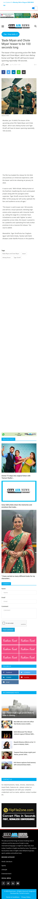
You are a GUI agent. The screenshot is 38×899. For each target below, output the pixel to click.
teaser (24, 253)
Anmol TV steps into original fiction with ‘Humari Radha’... (16, 477)
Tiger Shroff (17, 257)
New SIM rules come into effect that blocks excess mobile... (24, 723)
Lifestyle (4, 870)
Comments (6, 584)
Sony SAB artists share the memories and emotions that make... (17, 506)
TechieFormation (24, 893)
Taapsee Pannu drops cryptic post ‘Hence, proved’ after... (25, 753)
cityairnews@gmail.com (10, 790)
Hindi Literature (7, 861)
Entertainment (6, 874)
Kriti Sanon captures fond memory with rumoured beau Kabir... (25, 764)
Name (4, 589)
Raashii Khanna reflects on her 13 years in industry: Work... (24, 743)
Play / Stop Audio (10, 34)
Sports (4, 866)
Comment (5, 606)
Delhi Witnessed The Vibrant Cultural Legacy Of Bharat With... (24, 733)
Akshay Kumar (7, 257)
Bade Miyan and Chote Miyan (11, 253)
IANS (7, 64)
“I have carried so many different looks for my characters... (18, 577)
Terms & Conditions (12, 897)
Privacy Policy (25, 897)
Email (3, 597)
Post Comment (8, 630)
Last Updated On (18, 2)
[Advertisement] (19, 154)
